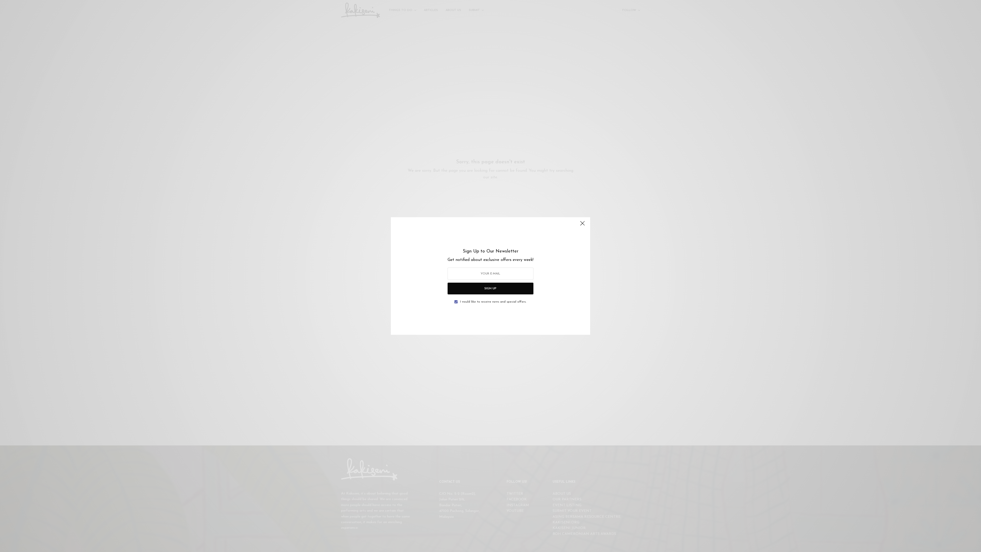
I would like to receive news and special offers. (493, 301)
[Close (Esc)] (582, 225)
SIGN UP (490, 288)
